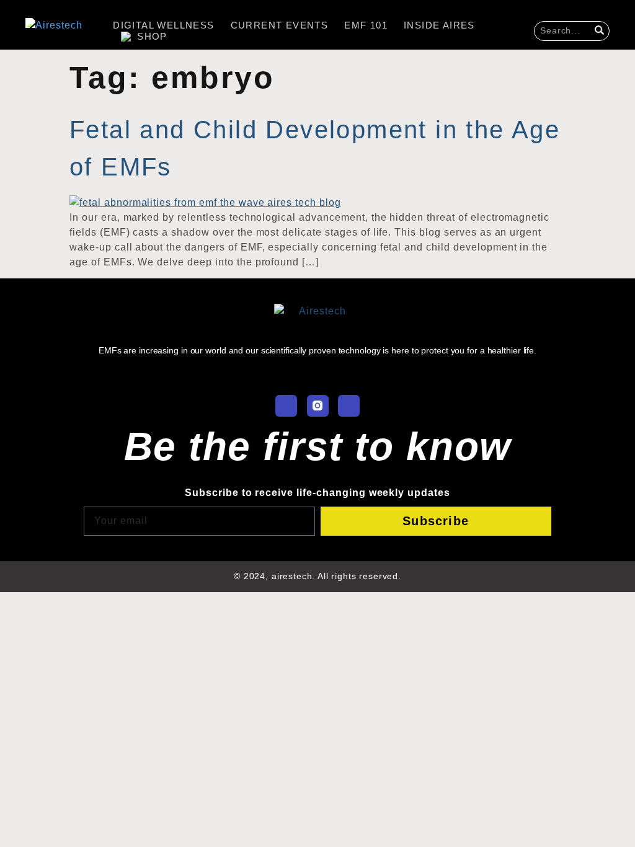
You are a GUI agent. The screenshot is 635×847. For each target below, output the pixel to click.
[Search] (601, 31)
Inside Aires (439, 25)
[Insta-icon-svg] (318, 406)
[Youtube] (349, 406)
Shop (152, 36)
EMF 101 (366, 25)
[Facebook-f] (286, 406)
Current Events (280, 25)
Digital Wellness (163, 25)
